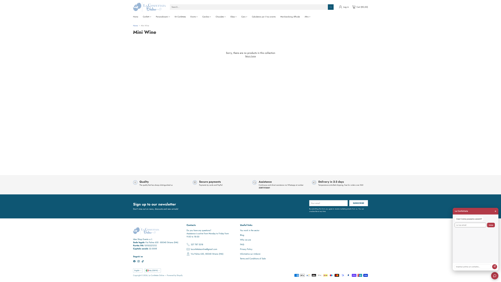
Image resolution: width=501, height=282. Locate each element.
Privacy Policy (246, 249)
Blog (242, 235)
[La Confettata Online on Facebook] (134, 262)
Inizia (491, 225)
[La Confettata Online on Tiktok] (142, 262)
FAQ (242, 244)
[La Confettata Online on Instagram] (138, 262)
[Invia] (494, 266)
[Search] (331, 7)
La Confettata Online (156, 275)
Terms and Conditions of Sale (253, 258)
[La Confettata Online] (149, 7)
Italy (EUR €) (153, 270)
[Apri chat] (494, 275)
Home (135, 25)
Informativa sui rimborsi (250, 253)
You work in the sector (249, 230)
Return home (250, 56)
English (136, 270)
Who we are (245, 239)
